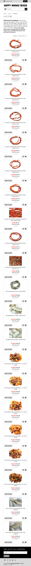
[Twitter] (9, 560)
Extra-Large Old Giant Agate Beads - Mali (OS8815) (15, 533)
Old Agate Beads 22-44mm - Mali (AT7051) (15, 315)
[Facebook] (7, 560)
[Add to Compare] (23, 60)
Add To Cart (8, 60)
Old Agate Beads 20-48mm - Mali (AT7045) (15, 339)
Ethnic (9, 13)
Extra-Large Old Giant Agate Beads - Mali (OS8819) (15, 509)
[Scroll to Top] (28, 560)
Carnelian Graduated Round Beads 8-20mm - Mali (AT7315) (15, 147)
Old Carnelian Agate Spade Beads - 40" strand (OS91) (15, 484)
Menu (25, 1)
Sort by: (15, 36)
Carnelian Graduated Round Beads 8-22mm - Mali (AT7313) (15, 195)
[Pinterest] (12, 560)
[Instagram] (4, 560)
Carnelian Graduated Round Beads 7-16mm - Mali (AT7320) (15, 75)
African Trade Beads (18, 26)
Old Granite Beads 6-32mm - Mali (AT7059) (15, 291)
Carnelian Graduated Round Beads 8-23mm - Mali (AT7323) (15, 51)
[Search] (26, 9)
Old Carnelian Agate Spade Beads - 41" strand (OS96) (15, 388)
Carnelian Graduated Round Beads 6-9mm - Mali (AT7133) (15, 267)
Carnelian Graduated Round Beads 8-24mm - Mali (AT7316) (15, 123)
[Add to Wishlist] (25, 60)
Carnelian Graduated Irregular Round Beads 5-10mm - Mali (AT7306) (15, 219)
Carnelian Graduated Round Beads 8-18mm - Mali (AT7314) (15, 171)
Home (5, 13)
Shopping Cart (8, 1)
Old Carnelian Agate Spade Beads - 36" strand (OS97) (15, 364)
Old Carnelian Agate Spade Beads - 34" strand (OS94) (15, 436)
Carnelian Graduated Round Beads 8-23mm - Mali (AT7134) (15, 243)
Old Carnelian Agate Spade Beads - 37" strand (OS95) (15, 412)
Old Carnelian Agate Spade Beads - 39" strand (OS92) (15, 460)
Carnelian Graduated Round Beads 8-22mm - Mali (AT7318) (15, 99)
